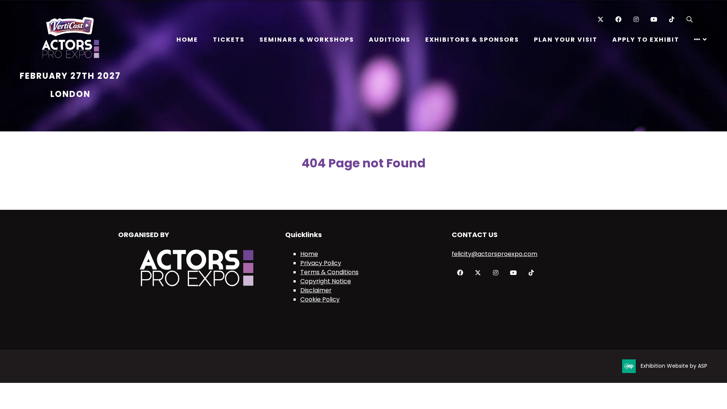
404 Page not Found (363, 163)
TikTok (671, 19)
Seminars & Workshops (306, 39)
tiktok (531, 273)
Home (187, 39)
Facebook (618, 19)
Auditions (389, 39)
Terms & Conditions (329, 272)
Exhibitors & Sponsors (472, 39)
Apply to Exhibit (645, 39)
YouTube (654, 19)
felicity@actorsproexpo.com (494, 254)
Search (689, 19)
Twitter (600, 19)
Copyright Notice (325, 281)
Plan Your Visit (566, 39)
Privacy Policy (320, 263)
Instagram (636, 19)
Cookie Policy (320, 299)
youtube (513, 273)
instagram (495, 273)
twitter (478, 273)
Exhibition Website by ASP (674, 366)
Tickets (229, 39)
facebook (460, 273)
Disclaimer (316, 290)
